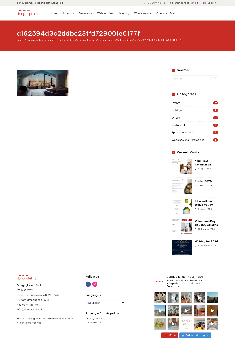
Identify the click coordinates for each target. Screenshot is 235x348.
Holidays (194, 110)
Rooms (66, 13)
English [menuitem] (96, 302)
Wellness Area (105, 13)
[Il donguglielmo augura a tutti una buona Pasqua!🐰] (186, 324)
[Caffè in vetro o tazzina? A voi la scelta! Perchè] (160, 297)
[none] (106, 302)
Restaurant (85, 13)
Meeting (124, 13)
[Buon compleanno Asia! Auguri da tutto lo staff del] (173, 310)
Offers (194, 117)
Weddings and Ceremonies (194, 140)
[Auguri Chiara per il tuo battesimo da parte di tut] (186, 297)
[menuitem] (106, 302)
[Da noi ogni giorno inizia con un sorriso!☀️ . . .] (199, 297)
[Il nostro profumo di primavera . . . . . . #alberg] (186, 310)
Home (20, 40)
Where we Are (142, 13)
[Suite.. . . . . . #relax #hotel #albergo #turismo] (212, 310)
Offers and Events (167, 13)
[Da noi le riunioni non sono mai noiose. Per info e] (160, 310)
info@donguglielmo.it (186, 2)
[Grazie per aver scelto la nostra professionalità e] (199, 324)
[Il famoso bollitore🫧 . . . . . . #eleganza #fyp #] (199, 310)
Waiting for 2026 (206, 241)
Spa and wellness (194, 132)
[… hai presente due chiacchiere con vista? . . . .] (212, 297)
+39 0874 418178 (155, 2)
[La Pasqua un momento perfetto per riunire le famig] (212, 324)
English (211, 2)
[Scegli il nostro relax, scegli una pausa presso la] (173, 297)
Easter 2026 (203, 181)
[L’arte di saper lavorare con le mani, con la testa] (160, 324)
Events (194, 102)
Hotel (54, 13)
